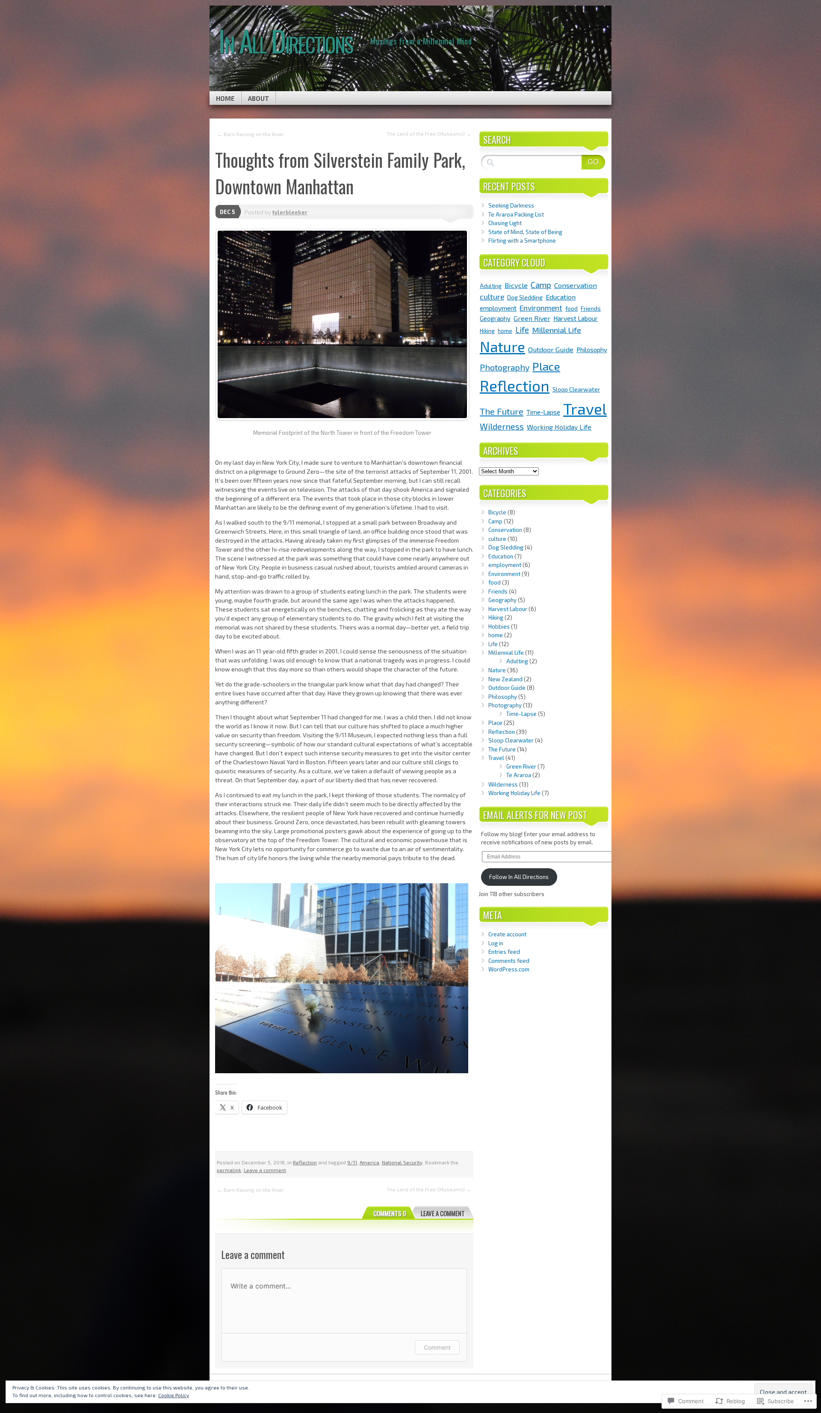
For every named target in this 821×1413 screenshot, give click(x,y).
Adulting (491, 285)
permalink (229, 1170)
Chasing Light (505, 223)
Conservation (575, 285)
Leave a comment (265, 1170)
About (258, 98)
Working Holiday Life (559, 427)
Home (225, 98)
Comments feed (508, 960)
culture (492, 296)
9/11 (352, 1162)
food (571, 308)
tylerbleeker (289, 212)
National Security (402, 1162)
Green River (532, 318)
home (505, 330)
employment (498, 308)
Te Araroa (518, 775)
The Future (501, 411)
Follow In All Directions (519, 876)
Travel (585, 408)
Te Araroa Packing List (516, 214)
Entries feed (504, 951)
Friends (591, 308)
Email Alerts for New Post (535, 815)
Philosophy (591, 349)
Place (546, 366)
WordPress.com (508, 969)
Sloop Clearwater (576, 389)
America (369, 1162)
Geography (495, 318)
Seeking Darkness (511, 205)
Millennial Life (556, 330)
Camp (541, 285)
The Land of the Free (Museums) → (429, 134)
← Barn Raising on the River (250, 134)
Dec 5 (227, 211)
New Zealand (505, 679)
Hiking (487, 330)
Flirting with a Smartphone (522, 240)
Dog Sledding (525, 297)
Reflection (305, 1162)
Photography (504, 367)
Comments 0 (389, 1213)
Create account (507, 934)
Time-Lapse (543, 412)
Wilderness (502, 426)
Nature (502, 346)
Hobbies (499, 626)
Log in (495, 943)
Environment (541, 307)
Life (522, 330)
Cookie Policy (173, 1395)
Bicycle (516, 285)
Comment (437, 1347)
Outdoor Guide (550, 349)
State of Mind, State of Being (525, 232)
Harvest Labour (575, 318)
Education (561, 297)
